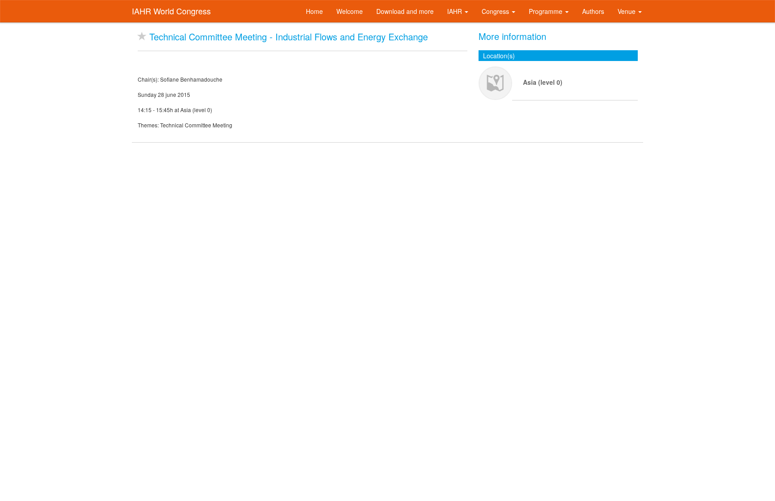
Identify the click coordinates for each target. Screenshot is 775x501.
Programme (546, 11)
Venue (627, 11)
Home (314, 11)
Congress (496, 11)
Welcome (349, 11)
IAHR (455, 11)
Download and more (405, 11)
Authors (593, 11)
